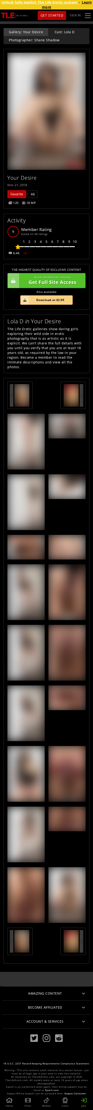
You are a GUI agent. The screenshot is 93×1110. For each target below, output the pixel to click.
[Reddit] (59, 1038)
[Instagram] (46, 1038)
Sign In (75, 15)
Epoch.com (52, 1090)
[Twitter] (34, 1038)
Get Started (52, 15)
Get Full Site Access (52, 280)
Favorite (16, 194)
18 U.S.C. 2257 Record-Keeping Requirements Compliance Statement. (46, 1063)
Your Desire (22, 177)
